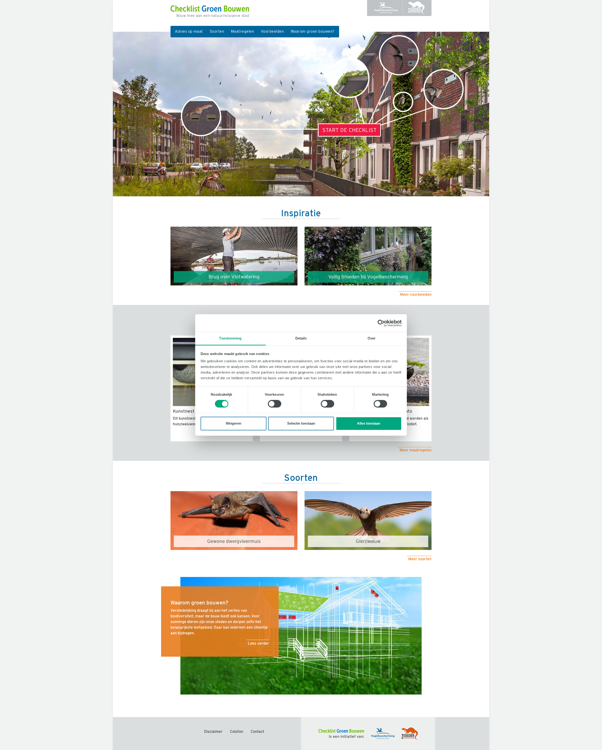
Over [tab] (372, 338)
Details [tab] (301, 338)
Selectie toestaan (301, 423)
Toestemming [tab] (230, 338)
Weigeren (233, 423)
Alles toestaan (368, 423)
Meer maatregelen (416, 450)
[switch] (274, 404)
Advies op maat (189, 31)
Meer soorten (420, 559)
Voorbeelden (272, 31)
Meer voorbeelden (416, 294)
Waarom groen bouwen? (313, 31)
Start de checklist (349, 130)
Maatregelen (242, 31)
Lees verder (258, 643)
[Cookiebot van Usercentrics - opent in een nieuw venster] (381, 323)
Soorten (217, 31)
